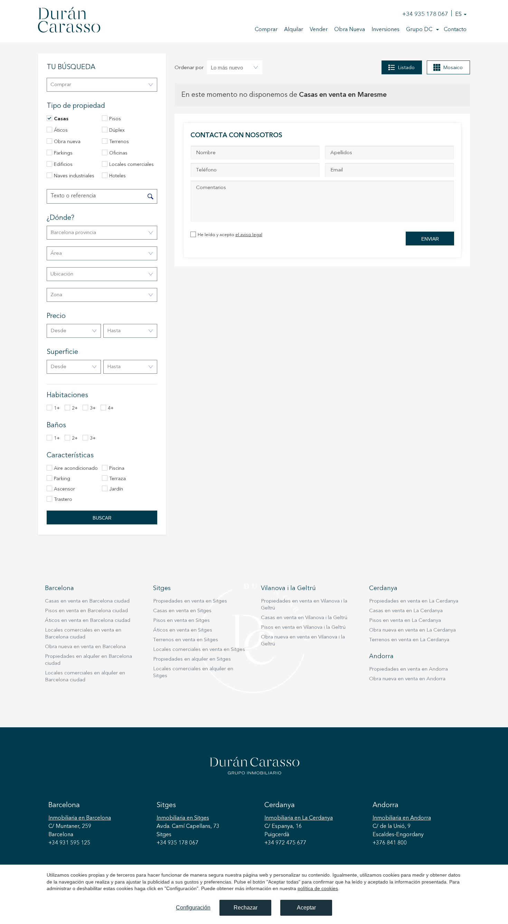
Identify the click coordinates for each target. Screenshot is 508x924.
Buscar (102, 518)
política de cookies (318, 888)
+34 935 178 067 (425, 14)
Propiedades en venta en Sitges (190, 601)
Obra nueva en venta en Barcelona (85, 647)
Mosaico (453, 68)
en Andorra (402, 818)
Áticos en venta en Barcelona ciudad (87, 620)
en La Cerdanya (298, 818)
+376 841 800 (390, 843)
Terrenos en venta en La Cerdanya (409, 640)
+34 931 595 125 (69, 843)
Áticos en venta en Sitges (182, 630)
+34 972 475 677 (285, 843)
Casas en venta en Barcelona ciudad (87, 601)
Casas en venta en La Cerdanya (406, 611)
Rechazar (245, 908)
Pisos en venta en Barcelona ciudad (86, 611)
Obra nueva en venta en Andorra (407, 679)
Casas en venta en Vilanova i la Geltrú (304, 617)
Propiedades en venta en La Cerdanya (413, 601)
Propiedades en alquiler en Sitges (192, 659)
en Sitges (183, 818)
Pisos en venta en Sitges (181, 620)
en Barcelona (79, 818)
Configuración (193, 908)
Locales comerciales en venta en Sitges (199, 649)
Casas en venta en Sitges (182, 611)
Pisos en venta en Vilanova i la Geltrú (303, 627)
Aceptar (306, 908)
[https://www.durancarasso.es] (69, 21)
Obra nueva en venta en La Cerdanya (412, 630)
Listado (406, 68)
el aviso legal (248, 235)
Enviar (430, 239)
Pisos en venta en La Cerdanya (405, 620)
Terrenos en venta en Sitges (185, 640)
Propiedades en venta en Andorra (408, 669)
